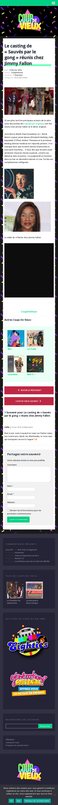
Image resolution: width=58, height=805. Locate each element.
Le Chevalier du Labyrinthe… (13, 601)
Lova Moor (13, 374)
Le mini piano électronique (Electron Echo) (33, 601)
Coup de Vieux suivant (26, 401)
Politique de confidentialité (37, 801)
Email (10, 494)
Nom (9, 486)
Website (11, 502)
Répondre (28, 427)
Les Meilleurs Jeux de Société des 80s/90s (32, 561)
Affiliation (10, 739)
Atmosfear (19, 552)
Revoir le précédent (31, 390)
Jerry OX (9, 549)
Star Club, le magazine (27, 549)
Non (19, 801)
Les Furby (31, 349)
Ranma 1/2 (19, 558)
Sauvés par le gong (34, 123)
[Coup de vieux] (29, 32)
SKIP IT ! (30, 374)
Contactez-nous (12, 742)
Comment (12, 464)
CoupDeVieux (17, 72)
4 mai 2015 (16, 427)
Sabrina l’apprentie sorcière (27, 555)
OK (11, 801)
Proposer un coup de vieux (17, 745)
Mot (10, 349)
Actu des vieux (20, 77)
